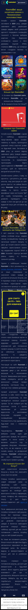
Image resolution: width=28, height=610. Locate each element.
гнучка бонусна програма (11, 269)
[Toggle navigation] (4, 2)
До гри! (14, 313)
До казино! (21, 2)
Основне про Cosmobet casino (15, 95)
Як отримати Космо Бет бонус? (15, 104)
